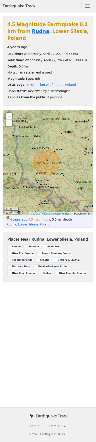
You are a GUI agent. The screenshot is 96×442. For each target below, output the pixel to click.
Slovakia (34, 246)
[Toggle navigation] (87, 6)
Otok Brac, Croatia (23, 273)
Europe (16, 246)
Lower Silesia (28, 224)
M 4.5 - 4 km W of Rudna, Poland (51, 84)
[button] (47, 160)
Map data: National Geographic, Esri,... (51, 213)
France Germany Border (56, 253)
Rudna (40, 31)
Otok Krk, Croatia (23, 253)
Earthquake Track (19, 5)
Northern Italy (21, 266)
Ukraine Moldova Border (53, 266)
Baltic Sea (53, 246)
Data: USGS (58, 426)
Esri (90, 213)
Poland (45, 224)
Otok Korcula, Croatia (72, 273)
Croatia (44, 259)
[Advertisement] (48, 342)
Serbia (47, 273)
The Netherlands (22, 259)
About (34, 426)
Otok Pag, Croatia (69, 259)
